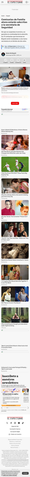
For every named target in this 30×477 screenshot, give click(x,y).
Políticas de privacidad (15, 443)
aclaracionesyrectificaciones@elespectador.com (18, 459)
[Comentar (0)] (18, 60)
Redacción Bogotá (11, 53)
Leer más (15, 103)
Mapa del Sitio (15, 426)
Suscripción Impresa (15, 429)
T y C (16, 410)
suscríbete (13, 401)
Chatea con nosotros (16, 434)
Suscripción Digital (15, 431)
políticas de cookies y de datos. (10, 475)
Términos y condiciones (15, 441)
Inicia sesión (6, 401)
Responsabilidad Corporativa (15, 439)
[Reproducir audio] (4, 107)
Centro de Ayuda (15, 445)
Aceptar (25, 473)
